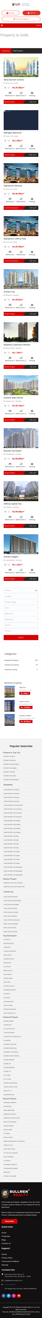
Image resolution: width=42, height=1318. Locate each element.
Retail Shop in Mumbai (11, 924)
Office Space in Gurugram (12, 900)
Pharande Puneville (10, 1164)
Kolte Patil (7, 982)
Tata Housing (8, 1005)
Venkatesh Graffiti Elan (12, 1118)
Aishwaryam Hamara (11, 1168)
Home (4, 1233)
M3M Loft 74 (7, 1091)
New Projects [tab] (18, 51)
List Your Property (22, 19)
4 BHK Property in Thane (12, 863)
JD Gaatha (7, 1161)
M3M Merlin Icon (9, 1095)
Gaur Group (8, 974)
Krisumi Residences (10, 1009)
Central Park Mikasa (10, 1083)
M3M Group (7, 963)
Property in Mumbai (10, 768)
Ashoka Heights (11, 556)
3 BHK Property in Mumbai (12, 828)
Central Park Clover (11, 1087)
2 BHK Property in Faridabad (13, 867)
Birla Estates (8, 970)
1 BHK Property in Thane (12, 852)
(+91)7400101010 (10, 1285)
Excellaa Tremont (25, 716)
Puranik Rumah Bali (10, 1048)
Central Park (8, 978)
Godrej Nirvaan (9, 1060)
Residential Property (11, 660)
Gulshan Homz (8, 1001)
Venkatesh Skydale (10, 1114)
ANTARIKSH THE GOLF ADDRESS (13, 883)
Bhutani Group (9, 943)
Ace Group (7, 966)
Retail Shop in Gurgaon (11, 920)
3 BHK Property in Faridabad (13, 871)
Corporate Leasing (10, 669)
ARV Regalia (8, 1106)
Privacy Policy (7, 1258)
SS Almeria (7, 1040)
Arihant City (9, 291)
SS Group (7, 994)
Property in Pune (9, 772)
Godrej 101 (7, 1071)
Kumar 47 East (24, 701)
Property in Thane (10, 776)
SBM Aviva (7, 1172)
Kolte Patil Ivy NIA (9, 1149)
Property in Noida (10, 760)
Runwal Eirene (8, 1021)
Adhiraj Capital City (13, 503)
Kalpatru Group (9, 986)
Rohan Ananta (9, 1126)
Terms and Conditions (10, 1261)
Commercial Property (11, 665)
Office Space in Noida (11, 897)
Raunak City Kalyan (13, 450)
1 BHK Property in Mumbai (12, 821)
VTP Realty (7, 998)
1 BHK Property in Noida (11, 790)
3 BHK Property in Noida (11, 797)
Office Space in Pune (10, 908)
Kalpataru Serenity (10, 1102)
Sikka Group (8, 955)
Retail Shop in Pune (10, 928)
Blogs (4, 1240)
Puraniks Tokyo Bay (10, 1044)
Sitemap (5, 1265)
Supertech (7, 947)
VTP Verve (7, 1133)
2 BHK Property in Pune (11, 840)
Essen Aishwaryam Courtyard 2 (14, 1141)
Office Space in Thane (11, 912)
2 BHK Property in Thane (12, 855)
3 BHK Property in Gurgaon (13, 813)
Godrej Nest (8, 1025)
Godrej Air (7, 1064)
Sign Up (32, 13)
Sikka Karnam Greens (14, 79)
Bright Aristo (8, 1137)
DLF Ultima (7, 1075)
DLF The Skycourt (9, 1029)
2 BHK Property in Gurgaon (13, 809)
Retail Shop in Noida (10, 916)
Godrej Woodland (10, 1176)
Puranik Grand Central (11, 1056)
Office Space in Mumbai (11, 904)
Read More (9, 1221)
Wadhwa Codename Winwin (17, 344)
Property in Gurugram (11, 764)
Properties (6, 1236)
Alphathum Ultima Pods (15, 238)
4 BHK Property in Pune (11, 848)
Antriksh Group (9, 959)
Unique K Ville (8, 1145)
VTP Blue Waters (9, 1032)
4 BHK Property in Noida (11, 801)
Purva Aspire (8, 1130)
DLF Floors (7, 1079)
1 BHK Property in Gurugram (13, 805)
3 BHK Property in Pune (11, 844)
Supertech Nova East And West (14, 887)
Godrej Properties (10, 951)
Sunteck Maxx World (13, 397)
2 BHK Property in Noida (11, 793)
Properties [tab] (6, 51)
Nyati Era (22, 687)
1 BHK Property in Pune (11, 836)
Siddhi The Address (10, 1122)
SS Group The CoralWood (12, 1036)
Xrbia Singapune (9, 1110)
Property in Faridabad (11, 780)
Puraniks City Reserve (11, 1052)
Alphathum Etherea (13, 185)
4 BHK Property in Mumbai (12, 832)
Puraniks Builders (10, 990)
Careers (12, 13)
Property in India (9, 756)
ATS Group (7, 939)
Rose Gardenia (9, 1157)
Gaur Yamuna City (10, 1013)
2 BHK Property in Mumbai (12, 824)
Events (4, 1254)
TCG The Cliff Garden (11, 1153)
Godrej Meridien (9, 1067)
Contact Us (6, 1243)
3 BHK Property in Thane (12, 859)
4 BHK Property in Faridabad (13, 875)
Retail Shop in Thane (10, 932)
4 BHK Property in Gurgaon (13, 817)
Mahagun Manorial (12, 132)
